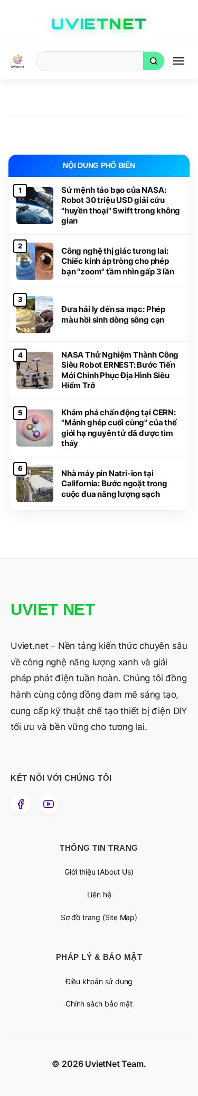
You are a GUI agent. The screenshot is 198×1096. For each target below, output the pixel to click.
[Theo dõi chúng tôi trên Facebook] (21, 804)
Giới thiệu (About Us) (98, 871)
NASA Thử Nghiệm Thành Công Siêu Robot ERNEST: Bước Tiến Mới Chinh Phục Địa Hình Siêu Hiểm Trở (119, 370)
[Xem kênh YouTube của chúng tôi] (49, 804)
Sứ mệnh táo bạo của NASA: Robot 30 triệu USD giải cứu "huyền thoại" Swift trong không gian (120, 205)
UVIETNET (99, 23)
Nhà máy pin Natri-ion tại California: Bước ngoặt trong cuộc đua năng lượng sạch (114, 483)
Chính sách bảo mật (99, 1003)
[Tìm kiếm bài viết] (153, 61)
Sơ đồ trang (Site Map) (99, 917)
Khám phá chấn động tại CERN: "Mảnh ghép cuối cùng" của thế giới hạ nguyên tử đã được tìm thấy (119, 428)
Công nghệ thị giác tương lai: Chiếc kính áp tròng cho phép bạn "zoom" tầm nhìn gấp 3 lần (117, 261)
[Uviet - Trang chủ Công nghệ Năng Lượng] (18, 61)
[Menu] (178, 61)
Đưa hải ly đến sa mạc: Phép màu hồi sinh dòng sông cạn (113, 314)
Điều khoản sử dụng (99, 981)
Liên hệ (99, 894)
